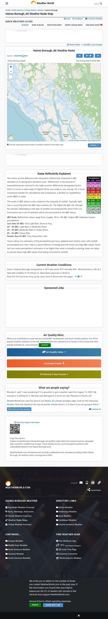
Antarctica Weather (67, 511)
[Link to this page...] (99, 482)
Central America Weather (70, 524)
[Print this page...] (92, 482)
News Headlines (74, 25)
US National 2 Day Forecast (53, 374)
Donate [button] (45, 345)
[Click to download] (15, 429)
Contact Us (96, 409)
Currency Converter (68, 554)
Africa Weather (65, 507)
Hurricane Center (53, 363)
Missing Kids (93, 25)
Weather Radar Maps (18, 520)
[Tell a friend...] (81, 482)
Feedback (79, 19)
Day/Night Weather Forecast (20, 507)
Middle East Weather (18, 545)
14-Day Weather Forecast (19, 524)
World (7, 10)
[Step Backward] (79, 56)
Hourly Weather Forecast (20, 516)
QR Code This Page (67, 549)
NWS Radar (38, 25)
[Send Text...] (87, 482)
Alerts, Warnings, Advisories (20, 511)
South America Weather (19, 558)
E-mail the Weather (95, 19)
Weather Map (54, 25)
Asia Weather (64, 516)
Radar (25, 25)
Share (67, 19)
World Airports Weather (70, 558)
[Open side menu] (6, 3)
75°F (70, 545)
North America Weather (19, 549)
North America (17, 10)
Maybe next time (53, 605)
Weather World (45, 3)
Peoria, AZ (49, 401)
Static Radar (74, 45)
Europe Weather (15, 541)
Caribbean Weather (67, 520)
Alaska (40, 10)
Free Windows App (67, 541)
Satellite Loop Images (92, 45)
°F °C (78, 276)
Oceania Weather (16, 554)
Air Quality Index (55, 352)
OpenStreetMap (81, 140)
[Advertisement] (54, 36)
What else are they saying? (19, 409)
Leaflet (70, 140)
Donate (35, 605)
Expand (93, 145)
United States (30, 10)
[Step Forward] (98, 56)
